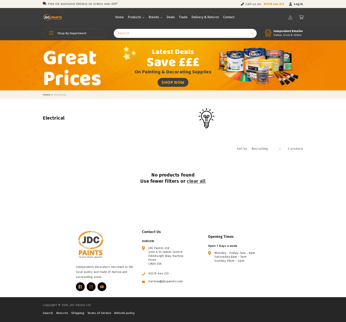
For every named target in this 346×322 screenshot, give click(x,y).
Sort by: (242, 148)
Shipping (77, 313)
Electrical (60, 94)
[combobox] (185, 33)
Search (48, 313)
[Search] (252, 33)
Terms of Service (99, 313)
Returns (62, 313)
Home (46, 94)
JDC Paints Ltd (80, 305)
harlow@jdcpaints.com (165, 281)
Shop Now (173, 82)
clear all (196, 181)
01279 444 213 (274, 4)
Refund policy (124, 313)
